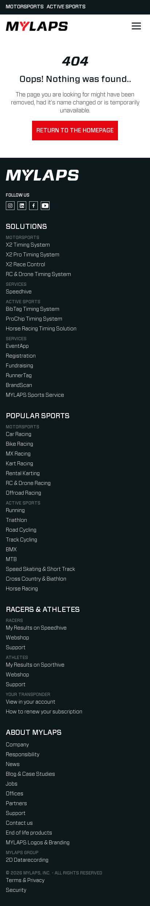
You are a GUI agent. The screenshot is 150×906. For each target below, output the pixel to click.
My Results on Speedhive (36, 628)
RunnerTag (19, 375)
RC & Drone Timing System (38, 274)
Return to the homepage (75, 130)
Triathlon (16, 520)
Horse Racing (22, 589)
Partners (16, 803)
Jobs (11, 784)
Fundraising (19, 365)
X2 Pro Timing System (32, 255)
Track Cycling (21, 540)
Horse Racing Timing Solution (41, 328)
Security (16, 890)
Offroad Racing (23, 493)
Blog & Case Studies (30, 774)
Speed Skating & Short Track (40, 569)
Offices (14, 793)
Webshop (17, 638)
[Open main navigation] (136, 26)
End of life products (29, 833)
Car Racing (18, 434)
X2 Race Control (25, 264)
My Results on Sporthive (35, 665)
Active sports (66, 6)
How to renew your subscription (44, 711)
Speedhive (19, 292)
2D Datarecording (27, 860)
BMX (11, 549)
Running (15, 510)
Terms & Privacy (25, 880)
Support (15, 647)
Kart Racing (19, 463)
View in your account (30, 702)
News (13, 764)
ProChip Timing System (34, 319)
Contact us (19, 823)
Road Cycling (21, 530)
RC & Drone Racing (28, 483)
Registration (21, 356)
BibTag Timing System (32, 309)
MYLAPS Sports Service (35, 395)
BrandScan (19, 385)
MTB (11, 559)
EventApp (17, 346)
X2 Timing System (28, 245)
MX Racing (18, 454)
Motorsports (25, 6)
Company (17, 745)
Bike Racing (19, 444)
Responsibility (22, 754)
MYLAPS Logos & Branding (38, 842)
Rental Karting (23, 473)
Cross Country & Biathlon (36, 579)
